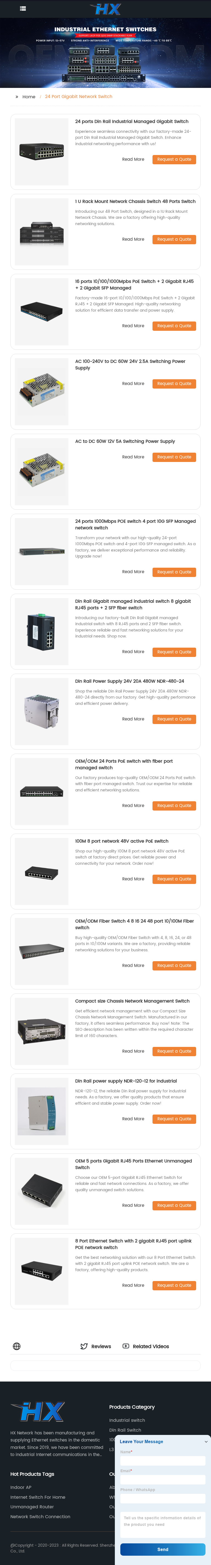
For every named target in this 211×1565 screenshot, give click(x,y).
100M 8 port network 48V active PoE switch (121, 841)
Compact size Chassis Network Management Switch (132, 1001)
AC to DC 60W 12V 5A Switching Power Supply (125, 441)
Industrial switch (127, 1420)
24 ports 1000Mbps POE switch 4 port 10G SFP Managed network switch (135, 525)
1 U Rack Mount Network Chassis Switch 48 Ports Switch (135, 201)
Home (29, 96)
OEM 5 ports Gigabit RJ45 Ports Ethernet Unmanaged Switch (133, 1164)
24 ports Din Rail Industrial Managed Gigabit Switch (131, 121)
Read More (133, 160)
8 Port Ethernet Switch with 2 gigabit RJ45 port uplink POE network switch (133, 1244)
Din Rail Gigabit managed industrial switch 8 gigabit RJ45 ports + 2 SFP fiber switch (133, 604)
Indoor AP (20, 1487)
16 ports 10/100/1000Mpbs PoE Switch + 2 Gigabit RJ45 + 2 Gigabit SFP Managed (134, 285)
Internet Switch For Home (37, 1497)
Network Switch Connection (40, 1517)
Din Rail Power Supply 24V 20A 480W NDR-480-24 (129, 681)
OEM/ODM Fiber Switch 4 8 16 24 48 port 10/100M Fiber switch (134, 924)
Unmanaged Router (32, 1507)
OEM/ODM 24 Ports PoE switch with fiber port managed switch (124, 764)
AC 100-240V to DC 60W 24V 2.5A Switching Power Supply (130, 365)
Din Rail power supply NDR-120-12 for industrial (126, 1081)
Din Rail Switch (125, 1430)
